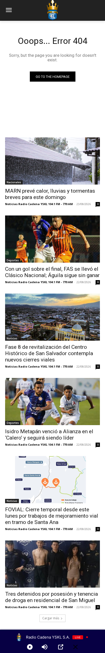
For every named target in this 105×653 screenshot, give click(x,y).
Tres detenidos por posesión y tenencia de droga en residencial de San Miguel (51, 597)
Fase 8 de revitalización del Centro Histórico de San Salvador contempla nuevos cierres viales (49, 353)
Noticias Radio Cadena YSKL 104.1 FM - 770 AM (39, 204)
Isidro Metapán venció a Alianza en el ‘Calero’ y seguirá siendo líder (49, 434)
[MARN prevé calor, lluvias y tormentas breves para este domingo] (52, 161)
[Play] (29, 646)
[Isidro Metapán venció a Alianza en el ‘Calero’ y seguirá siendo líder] (52, 401)
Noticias (12, 338)
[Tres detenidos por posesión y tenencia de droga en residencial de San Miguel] (52, 564)
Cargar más (50, 618)
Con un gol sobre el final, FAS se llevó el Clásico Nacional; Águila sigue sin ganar (52, 272)
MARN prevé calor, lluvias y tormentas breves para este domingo (50, 194)
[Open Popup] (60, 646)
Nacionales (14, 182)
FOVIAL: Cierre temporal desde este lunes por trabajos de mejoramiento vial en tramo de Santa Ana (51, 515)
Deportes (13, 260)
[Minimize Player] (75, 646)
